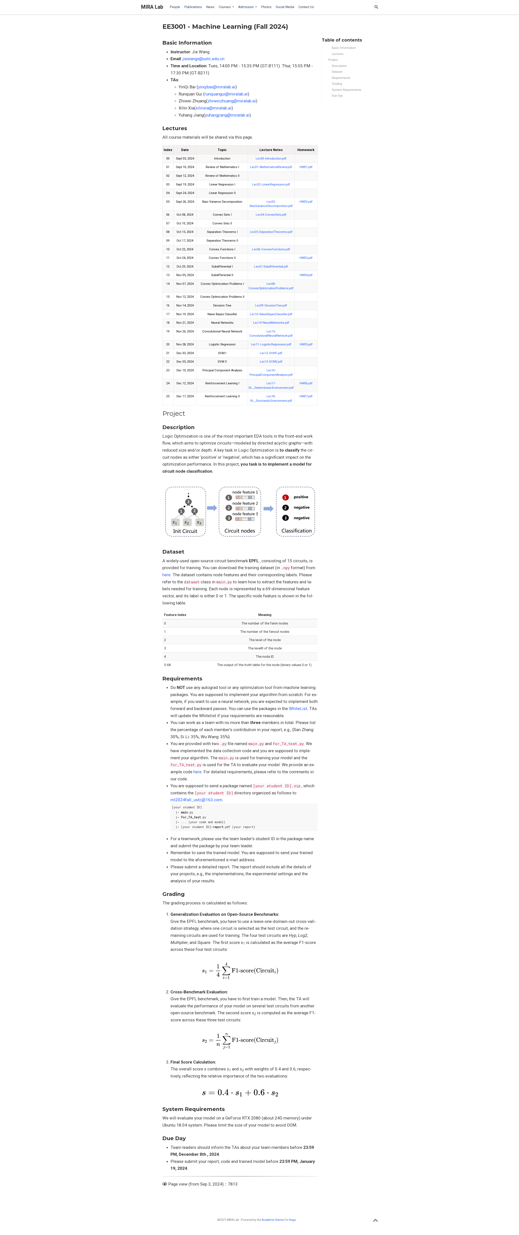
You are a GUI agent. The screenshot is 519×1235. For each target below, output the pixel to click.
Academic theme (273, 1219)
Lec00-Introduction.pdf (271, 158)
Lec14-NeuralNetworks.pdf (271, 323)
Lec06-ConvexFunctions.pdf (271, 249)
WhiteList (298, 708)
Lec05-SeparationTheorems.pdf (271, 232)
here (166, 574)
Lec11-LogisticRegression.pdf (271, 344)
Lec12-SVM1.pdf (271, 353)
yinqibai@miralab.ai (216, 87)
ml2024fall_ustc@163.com (196, 799)
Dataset (337, 72)
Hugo (292, 1219)
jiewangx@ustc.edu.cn (203, 58)
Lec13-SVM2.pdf (271, 361)
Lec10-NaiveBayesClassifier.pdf (271, 314)
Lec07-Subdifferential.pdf (271, 266)
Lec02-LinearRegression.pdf (271, 184)
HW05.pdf (306, 344)
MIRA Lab (152, 7)
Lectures (337, 54)
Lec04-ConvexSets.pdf (271, 214)
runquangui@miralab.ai (226, 94)
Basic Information (344, 48)
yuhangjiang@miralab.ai (227, 115)
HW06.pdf (306, 383)
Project (333, 60)
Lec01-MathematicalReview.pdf (271, 167)
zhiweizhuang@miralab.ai (232, 101)
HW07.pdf (306, 396)
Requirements (341, 78)
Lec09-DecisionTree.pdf (271, 305)
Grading (337, 84)
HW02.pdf (306, 202)
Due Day (337, 95)
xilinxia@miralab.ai (214, 108)
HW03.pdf (306, 258)
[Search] (376, 7)
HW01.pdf (306, 167)
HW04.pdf (306, 275)
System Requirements (346, 90)
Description (339, 66)
